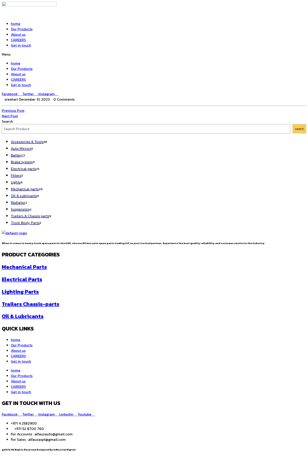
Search (7, 121)
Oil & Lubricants (23, 316)
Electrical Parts (22, 279)
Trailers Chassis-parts (30, 304)
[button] (154, 54)
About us (18, 34)
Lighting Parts (20, 292)
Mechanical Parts (24, 267)
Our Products (21, 29)
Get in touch (21, 45)
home (15, 23)
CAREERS (18, 40)
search (299, 129)
